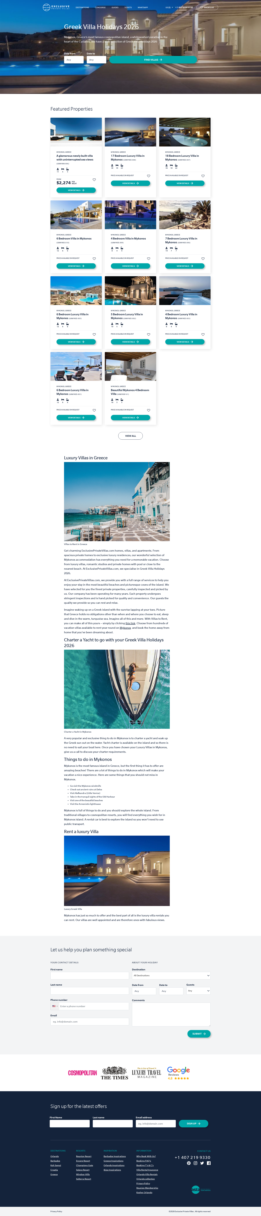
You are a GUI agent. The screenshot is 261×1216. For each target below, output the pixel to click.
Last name (56, 984)
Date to (91, 53)
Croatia (54, 1170)
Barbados (55, 1161)
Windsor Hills (83, 1174)
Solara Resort (82, 1170)
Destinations (82, 7)
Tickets (128, 7)
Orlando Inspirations (114, 1165)
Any (69, 59)
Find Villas (151, 59)
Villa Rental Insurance (147, 1170)
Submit (197, 1033)
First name (56, 969)
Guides (115, 7)
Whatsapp (143, 7)
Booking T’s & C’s (145, 1165)
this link (130, 623)
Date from (70, 53)
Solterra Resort (83, 1179)
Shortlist (209, 7)
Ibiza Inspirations (112, 1170)
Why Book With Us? (146, 1156)
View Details (74, 190)
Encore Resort (83, 1161)
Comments (138, 1000)
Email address (144, 1117)
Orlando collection (145, 1179)
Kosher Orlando (144, 1192)
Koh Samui (55, 1165)
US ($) (168, 7)
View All (130, 435)
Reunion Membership (147, 1188)
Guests (190, 984)
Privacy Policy (143, 1183)
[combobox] (179, 975)
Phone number (59, 1000)
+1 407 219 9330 (184, 7)
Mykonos (125, 627)
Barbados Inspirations (115, 1156)
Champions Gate (84, 1165)
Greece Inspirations (113, 1161)
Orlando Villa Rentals (147, 1174)
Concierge (100, 7)
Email (53, 1015)
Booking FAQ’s (143, 1161)
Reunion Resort (83, 1156)
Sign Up (191, 1123)
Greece (54, 1174)
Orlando (54, 1156)
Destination (138, 969)
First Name (56, 1117)
